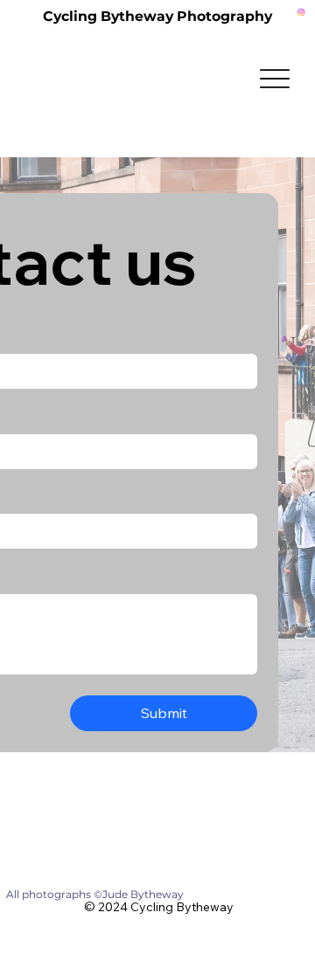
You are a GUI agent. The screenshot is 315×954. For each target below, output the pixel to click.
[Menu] (274, 79)
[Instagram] (301, 12)
